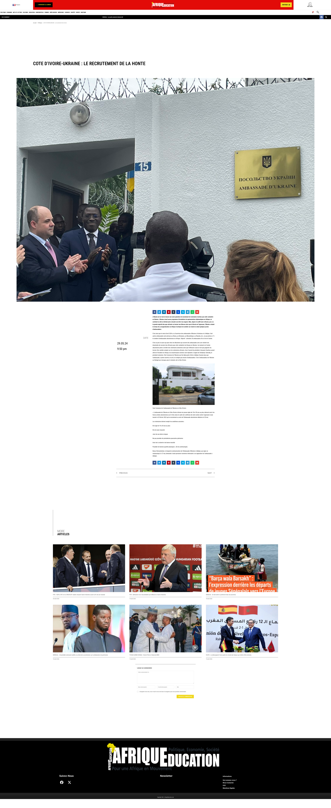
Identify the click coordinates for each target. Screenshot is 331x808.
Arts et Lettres (17, 12)
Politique (3, 12)
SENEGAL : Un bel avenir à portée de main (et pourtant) (221, 594)
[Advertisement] (165, 39)
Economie (9, 12)
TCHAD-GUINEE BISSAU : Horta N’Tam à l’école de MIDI (144, 655)
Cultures (25, 12)
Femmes (47, 12)
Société (73, 12)
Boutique (83, 12)
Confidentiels (40, 12)
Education (32, 12)
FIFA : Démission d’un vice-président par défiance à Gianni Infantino (147, 594)
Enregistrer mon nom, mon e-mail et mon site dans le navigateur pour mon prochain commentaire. (163, 691)
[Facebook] (321, 17)
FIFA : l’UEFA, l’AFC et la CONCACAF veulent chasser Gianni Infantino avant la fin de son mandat (79, 594)
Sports (78, 12)
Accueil (34, 22)
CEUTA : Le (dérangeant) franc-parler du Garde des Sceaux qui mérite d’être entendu (228, 655)
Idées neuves (53, 12)
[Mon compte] (310, 4)
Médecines (61, 12)
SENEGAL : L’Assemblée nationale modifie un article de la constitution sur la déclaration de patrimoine (80, 655)
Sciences (67, 12)
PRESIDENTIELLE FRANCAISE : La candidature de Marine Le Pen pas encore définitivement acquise (126, 17)
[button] (44, 4)
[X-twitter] (326, 17)
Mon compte (310, 6)
